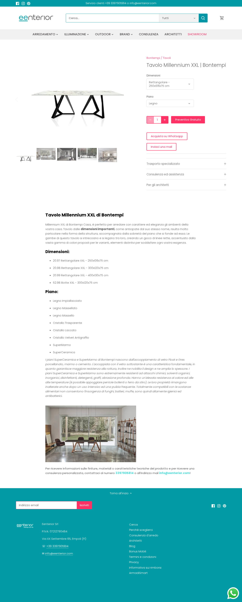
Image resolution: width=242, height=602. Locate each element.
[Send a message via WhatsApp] (233, 593)
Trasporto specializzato (163, 164)
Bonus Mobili (137, 551)
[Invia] (203, 18)
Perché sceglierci (141, 530)
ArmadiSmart (138, 573)
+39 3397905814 (57, 546)
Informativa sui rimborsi (145, 568)
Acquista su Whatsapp (167, 136)
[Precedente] (21, 99)
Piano (150, 96)
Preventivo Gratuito (188, 120)
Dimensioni (153, 75)
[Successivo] (131, 99)
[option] (77, 99)
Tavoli (167, 58)
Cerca (133, 525)
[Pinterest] (28, 3)
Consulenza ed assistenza (165, 174)
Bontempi (153, 58)
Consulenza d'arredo (143, 535)
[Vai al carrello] (222, 18)
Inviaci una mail (161, 147)
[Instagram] (23, 3)
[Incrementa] (164, 119)
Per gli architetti (158, 185)
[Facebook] (17, 3)
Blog (132, 546)
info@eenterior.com (174, 473)
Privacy (134, 562)
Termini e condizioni (142, 557)
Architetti (135, 541)
